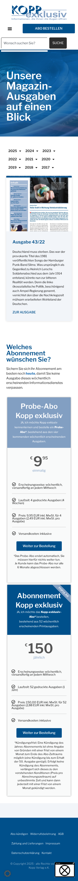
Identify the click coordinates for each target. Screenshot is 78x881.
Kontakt (47, 853)
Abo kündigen (19, 833)
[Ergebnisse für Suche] (24, 51)
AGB (61, 833)
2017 (46, 167)
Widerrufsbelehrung (43, 833)
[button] (9, 28)
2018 (29, 167)
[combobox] (24, 43)
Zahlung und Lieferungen (27, 843)
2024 (29, 151)
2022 (12, 159)
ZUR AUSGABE (24, 312)
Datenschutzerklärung (25, 853)
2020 (46, 159)
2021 (29, 159)
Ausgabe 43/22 (28, 242)
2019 (12, 167)
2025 (12, 151)
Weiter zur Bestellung (39, 546)
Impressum (53, 843)
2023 (46, 151)
